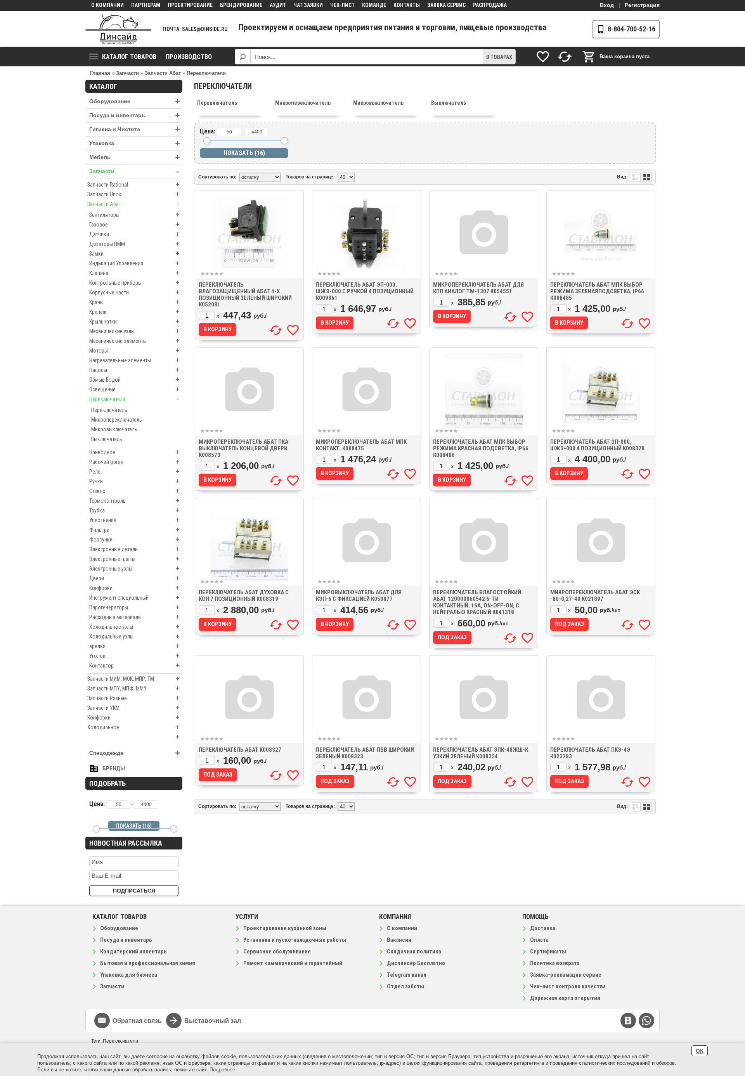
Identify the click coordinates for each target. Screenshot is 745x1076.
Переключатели (134, 399)
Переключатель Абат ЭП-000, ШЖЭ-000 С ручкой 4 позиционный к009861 (365, 291)
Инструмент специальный (134, 597)
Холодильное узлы (134, 627)
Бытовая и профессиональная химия (147, 963)
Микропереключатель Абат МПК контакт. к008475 (361, 445)
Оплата (539, 939)
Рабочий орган (134, 462)
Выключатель (106, 439)
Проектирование (190, 5)
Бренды (113, 768)
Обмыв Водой (134, 379)
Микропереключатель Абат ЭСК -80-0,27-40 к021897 (595, 595)
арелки (134, 646)
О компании (107, 5)
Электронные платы (134, 559)
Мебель (134, 157)
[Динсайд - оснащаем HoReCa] (118, 29)
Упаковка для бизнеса (128, 974)
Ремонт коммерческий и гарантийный (292, 963)
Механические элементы (134, 341)
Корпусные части (134, 292)
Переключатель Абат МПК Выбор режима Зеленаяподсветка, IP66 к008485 (597, 291)
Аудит (278, 5)
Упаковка (134, 143)
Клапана (134, 273)
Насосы (134, 370)
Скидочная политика (414, 951)
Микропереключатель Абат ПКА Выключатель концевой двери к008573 (243, 448)
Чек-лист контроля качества (568, 986)
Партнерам (145, 5)
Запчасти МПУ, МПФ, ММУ (133, 688)
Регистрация (642, 5)
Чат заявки (308, 5)
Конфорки (134, 588)
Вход (607, 5)
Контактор (134, 665)
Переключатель (109, 410)
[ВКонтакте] (628, 1020)
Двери (134, 578)
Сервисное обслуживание (277, 951)
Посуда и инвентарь (134, 115)
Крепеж (134, 312)
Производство (189, 57)
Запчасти (134, 171)
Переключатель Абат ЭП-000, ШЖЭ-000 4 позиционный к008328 (597, 445)
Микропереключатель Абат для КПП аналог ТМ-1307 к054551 (478, 288)
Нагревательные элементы (134, 360)
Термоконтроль (134, 500)
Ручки (134, 481)
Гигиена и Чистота (134, 129)
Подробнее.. (224, 1070)
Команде (374, 5)
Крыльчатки (134, 321)
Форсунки (134, 539)
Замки (134, 253)
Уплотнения (134, 520)
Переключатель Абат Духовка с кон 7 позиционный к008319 (244, 595)
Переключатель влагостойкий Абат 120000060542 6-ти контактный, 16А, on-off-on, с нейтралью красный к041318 (477, 602)
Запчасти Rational (133, 184)
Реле (134, 471)
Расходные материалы (134, 617)
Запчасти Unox (133, 194)
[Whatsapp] (646, 1020)
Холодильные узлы (134, 636)
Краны (134, 302)
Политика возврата (555, 963)
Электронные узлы (134, 568)
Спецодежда (134, 753)
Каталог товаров (129, 57)
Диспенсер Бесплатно (416, 963)
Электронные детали (134, 549)
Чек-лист (342, 5)
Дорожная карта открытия (565, 998)
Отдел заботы (405, 986)
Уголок (134, 656)
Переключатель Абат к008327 (240, 749)
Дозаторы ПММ (134, 244)
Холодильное (133, 727)
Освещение (134, 389)
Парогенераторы (134, 607)
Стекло (134, 491)
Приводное (134, 452)
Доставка (542, 928)
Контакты (406, 5)
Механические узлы (134, 331)
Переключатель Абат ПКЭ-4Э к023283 (590, 753)
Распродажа (490, 5)
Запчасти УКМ (133, 708)
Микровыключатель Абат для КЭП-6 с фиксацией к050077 (359, 595)
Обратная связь (137, 1020)
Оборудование (134, 101)
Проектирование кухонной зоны (284, 928)
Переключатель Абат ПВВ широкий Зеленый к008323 (365, 753)
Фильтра (134, 530)
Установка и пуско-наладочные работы (294, 939)
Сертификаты (548, 951)
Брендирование (241, 5)
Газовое (134, 224)
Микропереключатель (116, 420)
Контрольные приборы (134, 283)
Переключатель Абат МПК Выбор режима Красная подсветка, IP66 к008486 (480, 448)
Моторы (134, 350)
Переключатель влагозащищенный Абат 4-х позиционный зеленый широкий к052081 (245, 294)
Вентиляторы (134, 215)
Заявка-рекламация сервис (565, 974)
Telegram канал (406, 974)
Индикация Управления (134, 263)
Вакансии (399, 939)
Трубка (134, 510)
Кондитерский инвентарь (133, 951)
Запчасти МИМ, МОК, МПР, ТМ (133, 679)
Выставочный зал (212, 1020)
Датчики (134, 234)
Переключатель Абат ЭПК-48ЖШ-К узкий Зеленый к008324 (480, 753)
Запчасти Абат (133, 204)
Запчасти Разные (133, 698)
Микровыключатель (114, 429)
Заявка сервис (446, 5)
